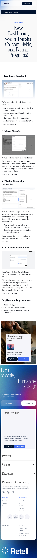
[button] (18, 456)
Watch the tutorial (9, 174)
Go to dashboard (9, 124)
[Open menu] (33, 3)
